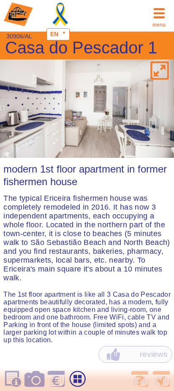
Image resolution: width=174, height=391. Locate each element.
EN (54, 34)
